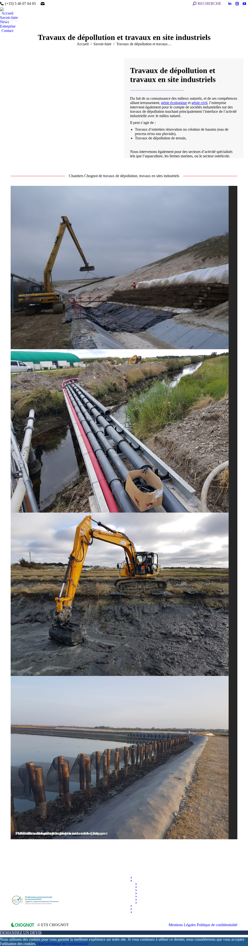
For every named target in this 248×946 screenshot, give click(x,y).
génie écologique (174, 103)
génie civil (199, 103)
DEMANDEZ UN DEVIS (21, 933)
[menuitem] (6, 13)
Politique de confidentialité (68, 944)
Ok (38, 944)
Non (44, 944)
